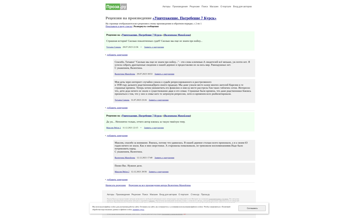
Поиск (205, 6)
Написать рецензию (116, 185)
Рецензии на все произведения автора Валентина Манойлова (160, 185)
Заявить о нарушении (154, 47)
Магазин (214, 6)
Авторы (166, 6)
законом (152, 200)
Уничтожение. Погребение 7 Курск (141, 34)
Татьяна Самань (113, 47)
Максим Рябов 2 (113, 128)
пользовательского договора (218, 199)
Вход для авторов (242, 6)
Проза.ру (205, 194)
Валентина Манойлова (177, 34)
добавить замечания (117, 54)
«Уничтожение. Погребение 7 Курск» (184, 18)
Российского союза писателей (172, 214)
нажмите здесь (138, 210)
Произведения (180, 6)
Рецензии (195, 6)
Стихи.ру (195, 194)
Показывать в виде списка (119, 26)
